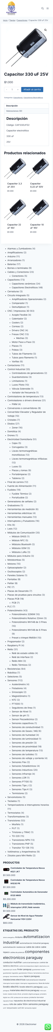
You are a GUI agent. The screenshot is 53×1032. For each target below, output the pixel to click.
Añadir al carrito (32, 89)
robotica (5, 1004)
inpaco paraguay (32, 976)
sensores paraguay (38, 1004)
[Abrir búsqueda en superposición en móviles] (42, 8)
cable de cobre (33, 947)
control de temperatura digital (29, 966)
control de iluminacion (31, 962)
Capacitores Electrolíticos (33, 98)
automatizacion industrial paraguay (34, 943)
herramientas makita (16, 976)
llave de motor (44, 983)
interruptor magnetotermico (29, 983)
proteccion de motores (21, 997)
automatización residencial (14, 947)
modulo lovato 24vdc (14, 994)
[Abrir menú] (47, 8)
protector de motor (36, 997)
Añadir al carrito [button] (15, 197)
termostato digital (30, 1008)
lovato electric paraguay (31, 987)
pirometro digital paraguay (30, 994)
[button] (45, 30)
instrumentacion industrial (36, 980)
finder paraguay (24, 969)
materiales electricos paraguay (24, 990)
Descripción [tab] (12, 106)
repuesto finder (8, 1001)
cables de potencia (17, 952)
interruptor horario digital (11, 983)
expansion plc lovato (10, 969)
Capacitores (18, 98)
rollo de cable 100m (18, 1004)
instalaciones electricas (14, 979)
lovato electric (11, 986)
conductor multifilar (12, 962)
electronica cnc (44, 966)
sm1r (4, 1008)
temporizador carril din (15, 1008)
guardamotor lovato (38, 969)
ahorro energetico (9, 937)
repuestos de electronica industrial (30, 1001)
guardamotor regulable (10, 973)
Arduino (19, 937)
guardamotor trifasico (26, 973)
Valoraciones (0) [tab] (14, 111)
